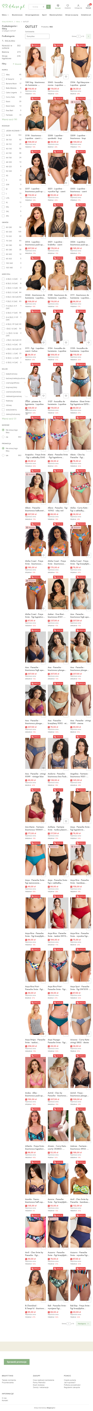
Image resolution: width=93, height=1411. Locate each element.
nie (7, 437)
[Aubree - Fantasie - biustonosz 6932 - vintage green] (80, 1126)
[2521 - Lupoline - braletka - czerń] (58, 221)
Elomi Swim (10, 106)
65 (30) (9, 232)
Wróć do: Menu (10, 41)
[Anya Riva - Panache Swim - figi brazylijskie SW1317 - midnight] (35, 913)
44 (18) (9, 158)
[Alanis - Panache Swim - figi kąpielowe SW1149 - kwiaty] (58, 434)
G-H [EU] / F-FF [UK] (12, 318)
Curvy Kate (10, 97)
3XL (7, 211)
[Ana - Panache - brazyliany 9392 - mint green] (58, 700)
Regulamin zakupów (72, 1387)
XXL (7, 207)
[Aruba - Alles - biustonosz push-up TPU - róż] (35, 1072)
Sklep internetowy (44, 1408)
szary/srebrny (11, 410)
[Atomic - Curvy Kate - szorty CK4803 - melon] (58, 1126)
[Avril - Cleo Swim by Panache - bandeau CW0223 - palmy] (80, 1179)
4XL (7, 216)
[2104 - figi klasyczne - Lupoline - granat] (80, 62)
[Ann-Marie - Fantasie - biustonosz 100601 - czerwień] (35, 806)
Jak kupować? (69, 1382)
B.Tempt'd (10, 79)
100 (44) (9, 263)
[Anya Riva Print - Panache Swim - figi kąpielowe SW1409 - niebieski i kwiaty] (58, 966)
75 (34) (9, 241)
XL (7, 202)
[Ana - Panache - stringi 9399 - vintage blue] (35, 753)
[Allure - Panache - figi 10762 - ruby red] (58, 487)
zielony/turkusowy (13, 414)
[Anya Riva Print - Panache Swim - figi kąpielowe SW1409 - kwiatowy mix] (35, 966)
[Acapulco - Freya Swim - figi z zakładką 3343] (35, 434)
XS (7, 175)
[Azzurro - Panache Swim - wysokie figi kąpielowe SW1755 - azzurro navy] (80, 1232)
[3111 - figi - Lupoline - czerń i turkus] (35, 328)
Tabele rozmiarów (9, 1380)
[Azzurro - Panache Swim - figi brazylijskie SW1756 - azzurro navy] (58, 1232)
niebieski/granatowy (14, 396)
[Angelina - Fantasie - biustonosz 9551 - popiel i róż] (80, 753)
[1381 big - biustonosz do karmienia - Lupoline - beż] (35, 62)
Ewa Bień (9, 110)
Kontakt (58, 8)
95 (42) (9, 259)
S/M (7, 184)
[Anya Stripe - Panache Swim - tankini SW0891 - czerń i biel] (35, 1019)
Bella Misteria (11, 88)
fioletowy (9, 401)
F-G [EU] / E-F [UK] (11, 307)
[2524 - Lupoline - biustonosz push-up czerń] (80, 221)
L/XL (8, 198)
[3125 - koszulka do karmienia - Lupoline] (80, 328)
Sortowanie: (30, 32)
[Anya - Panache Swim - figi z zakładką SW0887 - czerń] (58, 860)
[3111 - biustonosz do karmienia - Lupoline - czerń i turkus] (80, 274)
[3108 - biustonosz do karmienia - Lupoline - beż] (58, 274)
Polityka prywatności (72, 1385)
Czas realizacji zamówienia (43, 1380)
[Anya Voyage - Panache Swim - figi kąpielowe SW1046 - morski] (58, 1019)
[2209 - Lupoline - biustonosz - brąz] (80, 115)
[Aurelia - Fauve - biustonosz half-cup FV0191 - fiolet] (35, 1179)
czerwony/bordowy (13, 392)
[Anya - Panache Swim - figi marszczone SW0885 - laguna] (35, 860)
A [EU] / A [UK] (12, 279)
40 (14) (9, 149)
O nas (4, 1398)
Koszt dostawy (39, 1385)
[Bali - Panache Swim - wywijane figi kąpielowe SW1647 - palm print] (58, 1285)
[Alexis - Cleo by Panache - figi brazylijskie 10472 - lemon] (80, 434)
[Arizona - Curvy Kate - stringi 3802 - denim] (80, 1019)
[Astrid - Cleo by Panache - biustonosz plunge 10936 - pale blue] (58, 1072)
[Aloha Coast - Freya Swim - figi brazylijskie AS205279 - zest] (80, 540)
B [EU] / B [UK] (12, 283)
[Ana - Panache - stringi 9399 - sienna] (80, 700)
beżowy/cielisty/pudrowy (16, 378)
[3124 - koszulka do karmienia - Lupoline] (58, 328)
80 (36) (9, 245)
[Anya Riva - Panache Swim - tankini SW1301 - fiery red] (58, 913)
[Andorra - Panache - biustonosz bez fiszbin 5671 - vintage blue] (58, 753)
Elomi (8, 101)
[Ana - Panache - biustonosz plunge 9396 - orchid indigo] (35, 700)
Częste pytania (70, 1380)
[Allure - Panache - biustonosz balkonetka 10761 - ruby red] (35, 487)
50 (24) (9, 171)
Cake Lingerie (11, 92)
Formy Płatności (39, 1382)
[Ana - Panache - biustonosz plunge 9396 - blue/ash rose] (58, 647)
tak (7, 455)
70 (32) (9, 236)
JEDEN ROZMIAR (12, 131)
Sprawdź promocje (17, 1362)
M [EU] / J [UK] (12, 353)
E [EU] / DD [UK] (12, 297)
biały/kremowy (11, 374)
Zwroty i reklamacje (40, 1387)
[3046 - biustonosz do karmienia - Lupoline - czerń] (35, 274)
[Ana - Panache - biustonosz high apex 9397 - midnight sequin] (35, 647)
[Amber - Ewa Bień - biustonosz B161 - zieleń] (58, 594)
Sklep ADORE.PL (7, 22)
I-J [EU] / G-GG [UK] (12, 334)
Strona (74, 36)
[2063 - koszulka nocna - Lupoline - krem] (58, 62)
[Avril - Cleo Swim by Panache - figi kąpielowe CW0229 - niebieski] (35, 1232)
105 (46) (9, 268)
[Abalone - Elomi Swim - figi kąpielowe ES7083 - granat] (80, 381)
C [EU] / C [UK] (12, 288)
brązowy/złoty (11, 387)
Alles (8, 75)
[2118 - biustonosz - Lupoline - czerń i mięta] (35, 115)
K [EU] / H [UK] (12, 344)
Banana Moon (11, 84)
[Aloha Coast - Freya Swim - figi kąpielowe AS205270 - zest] (35, 594)
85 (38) (9, 250)
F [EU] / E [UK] (11, 301)
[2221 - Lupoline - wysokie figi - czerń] (58, 168)
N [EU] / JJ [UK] (12, 358)
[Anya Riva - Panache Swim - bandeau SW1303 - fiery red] (80, 860)
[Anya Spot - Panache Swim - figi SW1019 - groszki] (80, 966)
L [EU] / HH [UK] (12, 349)
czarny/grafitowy (12, 383)
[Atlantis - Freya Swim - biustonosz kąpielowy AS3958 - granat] (35, 1126)
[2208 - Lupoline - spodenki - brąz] (58, 115)
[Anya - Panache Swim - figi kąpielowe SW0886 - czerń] (80, 806)
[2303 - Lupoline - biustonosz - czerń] (80, 168)
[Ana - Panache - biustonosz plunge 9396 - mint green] (80, 647)
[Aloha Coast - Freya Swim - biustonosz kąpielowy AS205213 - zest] (35, 540)
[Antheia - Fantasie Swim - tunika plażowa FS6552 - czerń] (58, 806)
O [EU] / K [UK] (12, 362)
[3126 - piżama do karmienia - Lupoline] (35, 381)
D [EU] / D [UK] (12, 292)
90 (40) (9, 254)
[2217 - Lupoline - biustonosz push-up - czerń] (35, 168)
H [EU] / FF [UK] (12, 324)
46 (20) (9, 162)
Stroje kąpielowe (11, 57)
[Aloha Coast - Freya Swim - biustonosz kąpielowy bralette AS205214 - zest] (58, 540)
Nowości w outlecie (11, 46)
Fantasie (9, 115)
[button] (48, 7)
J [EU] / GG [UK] (12, 340)
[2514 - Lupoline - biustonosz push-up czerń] (35, 221)
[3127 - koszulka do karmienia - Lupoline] (58, 381)
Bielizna (11, 52)
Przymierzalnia (8, 1382)
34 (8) (8, 135)
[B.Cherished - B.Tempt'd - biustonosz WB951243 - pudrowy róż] (35, 1285)
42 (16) (9, 153)
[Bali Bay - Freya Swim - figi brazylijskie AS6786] (80, 1285)
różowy (9, 405)
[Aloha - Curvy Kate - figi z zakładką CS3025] (80, 487)
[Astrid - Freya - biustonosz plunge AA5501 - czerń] (80, 1072)
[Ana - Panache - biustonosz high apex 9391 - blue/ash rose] (80, 594)
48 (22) (9, 167)
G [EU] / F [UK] (12, 313)
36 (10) (9, 140)
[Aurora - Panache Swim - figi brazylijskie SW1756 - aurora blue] (58, 1179)
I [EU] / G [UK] (11, 329)
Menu (18, 22)
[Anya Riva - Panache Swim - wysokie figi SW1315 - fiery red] (80, 913)
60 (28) (9, 227)
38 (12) (9, 144)
